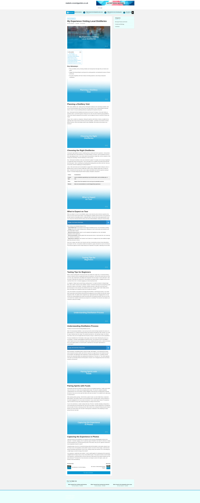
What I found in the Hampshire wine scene (122, 484)
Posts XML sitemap (69, 498)
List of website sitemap (70, 495)
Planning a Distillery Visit (72, 54)
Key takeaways (71, 53)
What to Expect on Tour (72, 57)
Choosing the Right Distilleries (73, 56)
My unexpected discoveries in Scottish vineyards (114, 12)
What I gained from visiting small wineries (77, 484)
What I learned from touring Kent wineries (100, 484)
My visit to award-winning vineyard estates (91, 12)
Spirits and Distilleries (71, 18)
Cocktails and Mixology (119, 24)
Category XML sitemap (70, 497)
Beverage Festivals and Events (121, 21)
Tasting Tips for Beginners (72, 58)
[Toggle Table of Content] (80, 52)
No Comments (82, 23)
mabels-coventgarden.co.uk (77, 3)
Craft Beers (117, 26)
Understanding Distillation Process (74, 60)
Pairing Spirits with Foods (72, 61)
